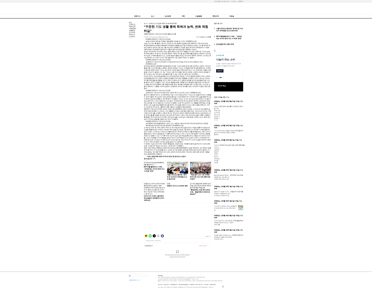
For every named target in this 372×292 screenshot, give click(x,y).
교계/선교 (132, 24)
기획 (183, 16)
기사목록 (208, 37)
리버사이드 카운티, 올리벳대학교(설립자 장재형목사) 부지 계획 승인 (154, 198)
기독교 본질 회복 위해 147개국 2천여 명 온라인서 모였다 (166, 156)
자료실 (231, 16)
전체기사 (137, 16)
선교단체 (168, 16)
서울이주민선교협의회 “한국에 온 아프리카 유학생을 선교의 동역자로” (177, 177)
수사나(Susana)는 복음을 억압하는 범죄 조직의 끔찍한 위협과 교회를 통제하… (224, 132)
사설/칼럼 (198, 16)
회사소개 (160, 284)
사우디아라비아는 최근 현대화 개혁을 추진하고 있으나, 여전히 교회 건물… (223, 222)
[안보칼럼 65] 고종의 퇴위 (225, 44)
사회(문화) (132, 28)
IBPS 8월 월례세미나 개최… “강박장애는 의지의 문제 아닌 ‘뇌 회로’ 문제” (154, 169)
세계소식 (132, 34)
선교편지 (132, 36)
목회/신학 (132, 26)
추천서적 (215, 16)
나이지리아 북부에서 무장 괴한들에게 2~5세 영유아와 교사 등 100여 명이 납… (225, 208)
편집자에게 (213, 284)
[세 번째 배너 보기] (220, 77)
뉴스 (152, 16)
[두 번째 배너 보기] (218, 77)
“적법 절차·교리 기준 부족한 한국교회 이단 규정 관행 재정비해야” (200, 177)
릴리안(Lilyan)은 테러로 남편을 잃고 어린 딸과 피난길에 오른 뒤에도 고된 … (221, 178)
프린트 (202, 37)
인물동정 (132, 30)
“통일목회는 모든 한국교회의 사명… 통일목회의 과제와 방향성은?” (200, 192)
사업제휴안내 (173, 284)
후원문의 (240, 1)
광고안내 (166, 284)
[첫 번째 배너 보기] (216, 77)
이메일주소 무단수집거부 (195, 284)
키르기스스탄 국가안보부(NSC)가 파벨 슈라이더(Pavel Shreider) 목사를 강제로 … (217, 154)
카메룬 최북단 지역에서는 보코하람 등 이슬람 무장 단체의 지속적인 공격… (223, 237)
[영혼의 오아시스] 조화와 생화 (177, 186)
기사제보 (233, 1)
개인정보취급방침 (183, 284)
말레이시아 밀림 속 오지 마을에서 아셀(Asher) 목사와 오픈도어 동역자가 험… (222, 193)
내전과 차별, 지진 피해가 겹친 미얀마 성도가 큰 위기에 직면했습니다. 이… (217, 113)
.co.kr (134, 280)
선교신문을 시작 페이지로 (221, 1)
